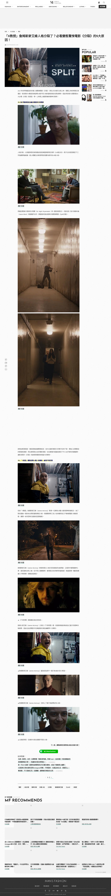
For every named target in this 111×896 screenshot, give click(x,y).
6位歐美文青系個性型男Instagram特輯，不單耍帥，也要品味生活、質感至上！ (44, 768)
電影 (19, 31)
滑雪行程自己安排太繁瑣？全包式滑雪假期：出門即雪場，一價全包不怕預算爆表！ (68, 843)
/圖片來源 (21, 147)
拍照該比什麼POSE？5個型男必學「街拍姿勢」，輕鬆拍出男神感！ (93, 865)
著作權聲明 (56, 886)
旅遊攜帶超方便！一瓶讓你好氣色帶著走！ (32, 762)
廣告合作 (65, 886)
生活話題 (12, 31)
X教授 (75, 787)
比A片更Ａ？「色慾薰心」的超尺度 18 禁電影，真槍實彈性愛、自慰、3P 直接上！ (99, 77)
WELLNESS (39, 6)
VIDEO (92, 6)
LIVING (81, 6)
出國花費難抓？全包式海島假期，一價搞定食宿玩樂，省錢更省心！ (68, 865)
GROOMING (53, 6)
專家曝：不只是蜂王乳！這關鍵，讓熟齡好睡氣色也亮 (35, 771)
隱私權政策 (46, 886)
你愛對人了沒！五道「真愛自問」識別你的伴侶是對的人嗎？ (99, 67)
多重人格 (42, 787)
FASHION (8, 6)
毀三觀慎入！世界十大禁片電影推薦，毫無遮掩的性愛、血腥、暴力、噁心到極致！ (93, 843)
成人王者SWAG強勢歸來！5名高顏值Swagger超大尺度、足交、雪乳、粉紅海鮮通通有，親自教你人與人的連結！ (17, 843)
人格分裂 (26, 787)
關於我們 (37, 886)
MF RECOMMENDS (23, 801)
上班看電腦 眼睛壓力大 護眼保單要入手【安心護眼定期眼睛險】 (42, 843)
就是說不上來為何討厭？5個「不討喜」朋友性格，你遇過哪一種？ (99, 57)
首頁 (6, 31)
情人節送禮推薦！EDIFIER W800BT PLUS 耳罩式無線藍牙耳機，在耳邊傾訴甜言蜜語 (99, 96)
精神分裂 (34, 787)
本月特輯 (102, 6)
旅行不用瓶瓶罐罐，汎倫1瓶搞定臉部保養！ (42, 821)
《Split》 (68, 787)
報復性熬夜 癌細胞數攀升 (90, 819)
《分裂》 (49, 787)
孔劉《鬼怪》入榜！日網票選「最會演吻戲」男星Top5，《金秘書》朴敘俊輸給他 (44, 759)
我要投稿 (74, 886)
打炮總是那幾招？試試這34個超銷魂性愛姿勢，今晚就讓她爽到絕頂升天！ (16, 821)
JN (5, 44)
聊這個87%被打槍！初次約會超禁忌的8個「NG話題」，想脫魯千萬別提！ (68, 821)
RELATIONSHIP (68, 6)
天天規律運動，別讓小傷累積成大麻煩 (42, 865)
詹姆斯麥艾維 (59, 787)
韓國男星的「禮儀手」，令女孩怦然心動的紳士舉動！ (17, 865)
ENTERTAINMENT (23, 6)
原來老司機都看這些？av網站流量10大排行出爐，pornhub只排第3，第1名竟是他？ (99, 86)
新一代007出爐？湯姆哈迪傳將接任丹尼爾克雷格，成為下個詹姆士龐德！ (42, 765)
